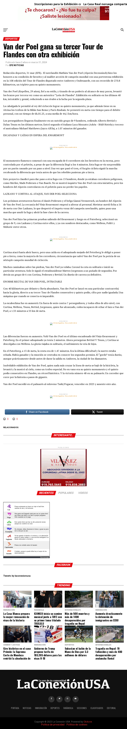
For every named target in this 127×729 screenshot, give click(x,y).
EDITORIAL (111, 708)
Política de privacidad (52, 724)
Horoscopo (44, 557)
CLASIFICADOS (96, 708)
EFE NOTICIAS (16, 65)
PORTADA (15, 708)
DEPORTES (55, 708)
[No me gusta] (14, 419)
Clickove (88, 721)
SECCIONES (82, 708)
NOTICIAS (27, 708)
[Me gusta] (4, 419)
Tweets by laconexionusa (17, 576)
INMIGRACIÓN (41, 708)
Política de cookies (76, 724)
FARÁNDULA (68, 708)
